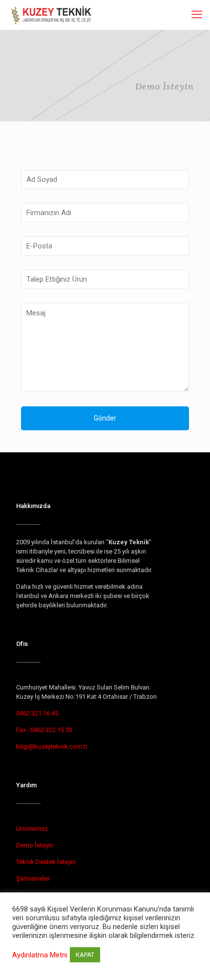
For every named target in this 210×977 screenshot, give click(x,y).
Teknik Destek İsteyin (46, 862)
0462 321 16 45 (37, 713)
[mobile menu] (197, 14)
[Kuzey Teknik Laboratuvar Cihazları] (52, 14)
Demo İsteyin (34, 845)
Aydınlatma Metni (39, 955)
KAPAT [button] (85, 954)
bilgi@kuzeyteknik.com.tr (51, 746)
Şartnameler (33, 878)
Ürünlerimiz (32, 828)
